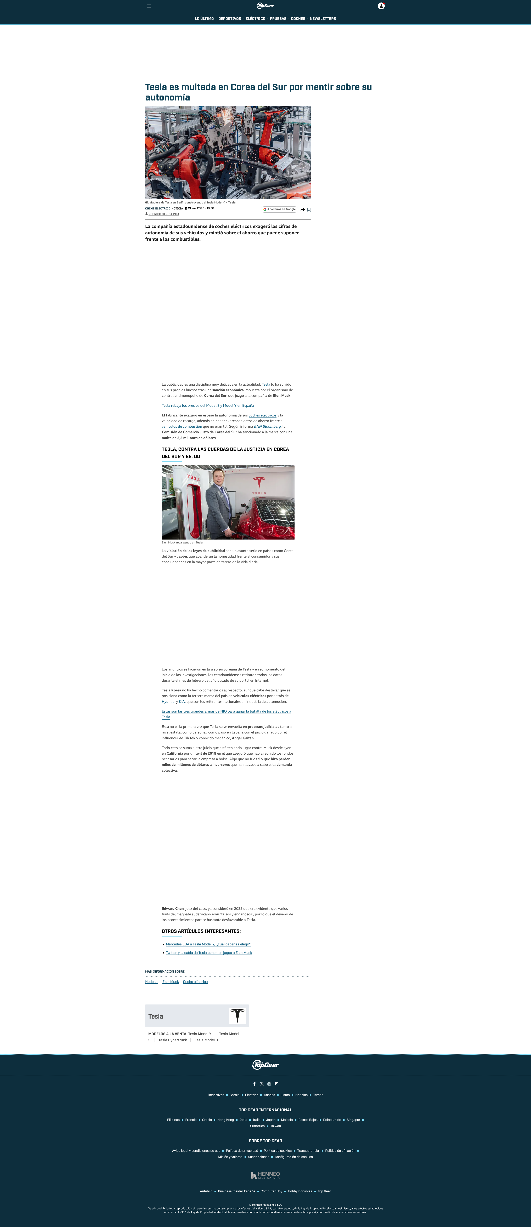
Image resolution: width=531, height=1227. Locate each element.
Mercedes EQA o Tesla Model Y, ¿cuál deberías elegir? (208, 944)
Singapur (353, 1119)
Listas (285, 1095)
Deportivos (229, 18)
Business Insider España (236, 1191)
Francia (190, 1119)
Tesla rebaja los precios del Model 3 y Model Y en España (208, 406)
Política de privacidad (242, 1150)
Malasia (287, 1119)
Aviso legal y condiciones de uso (196, 1150)
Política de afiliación (340, 1150)
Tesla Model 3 (206, 1039)
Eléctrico (251, 1095)
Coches (298, 18)
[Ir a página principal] (265, 5)
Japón (270, 1119)
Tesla (266, 385)
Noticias (151, 982)
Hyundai (168, 702)
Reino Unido (332, 1119)
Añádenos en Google (281, 209)
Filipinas (173, 1119)
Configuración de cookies (294, 1156)
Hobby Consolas (300, 1191)
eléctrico (255, 18)
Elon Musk (170, 982)
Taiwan (275, 1126)
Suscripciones (258, 1156)
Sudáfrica (257, 1126)
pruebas (278, 18)
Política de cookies (278, 1150)
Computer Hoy (271, 1191)
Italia (257, 1119)
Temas (318, 1095)
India (243, 1119)
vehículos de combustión (182, 427)
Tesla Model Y (199, 1033)
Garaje (235, 1095)
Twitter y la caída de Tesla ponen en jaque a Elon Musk (209, 952)
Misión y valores (230, 1156)
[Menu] (149, 6)
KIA (182, 702)
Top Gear (324, 1191)
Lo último (204, 18)
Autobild (206, 1191)
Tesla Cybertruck (172, 1039)
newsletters (323, 18)
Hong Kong (225, 1119)
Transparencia (308, 1150)
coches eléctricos (263, 415)
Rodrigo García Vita (164, 214)
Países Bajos (308, 1119)
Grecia (207, 1119)
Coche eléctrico (158, 208)
